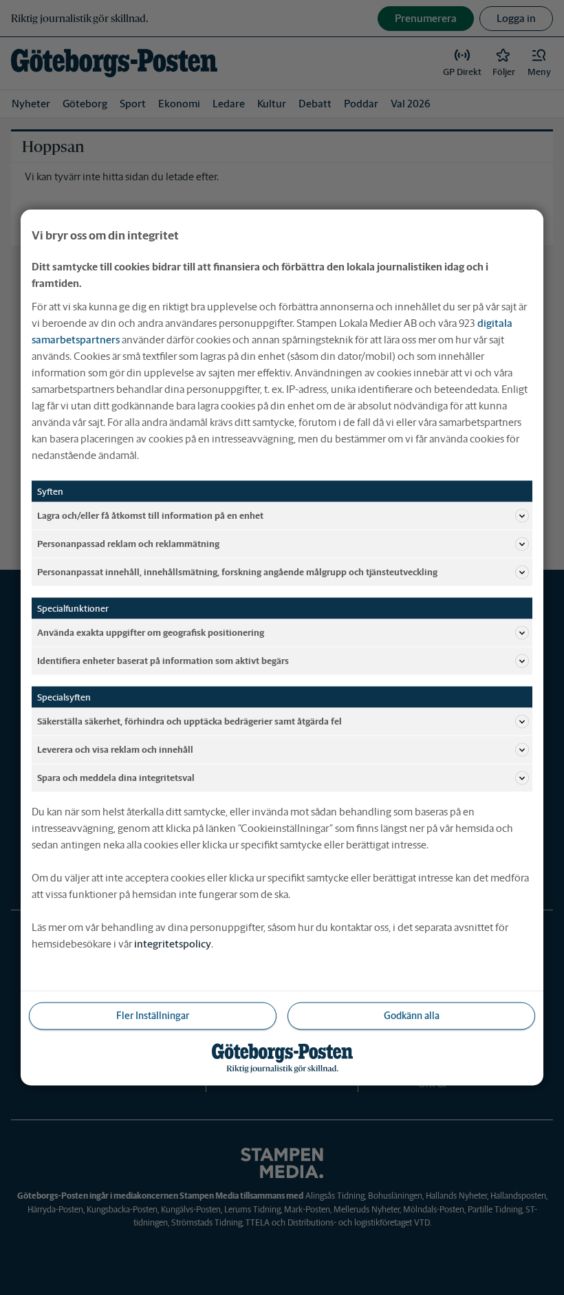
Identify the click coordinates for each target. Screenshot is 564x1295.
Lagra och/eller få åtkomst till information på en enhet (150, 515)
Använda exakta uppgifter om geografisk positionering (150, 632)
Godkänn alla (412, 1015)
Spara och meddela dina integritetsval (116, 777)
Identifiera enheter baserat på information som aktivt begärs (163, 660)
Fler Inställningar (152, 1015)
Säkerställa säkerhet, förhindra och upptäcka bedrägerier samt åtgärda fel (189, 721)
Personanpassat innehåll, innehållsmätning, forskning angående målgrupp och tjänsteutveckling (237, 571)
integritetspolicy (172, 943)
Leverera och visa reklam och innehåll (115, 749)
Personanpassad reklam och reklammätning (128, 543)
